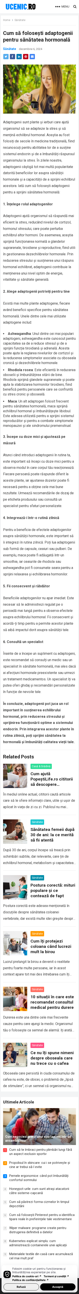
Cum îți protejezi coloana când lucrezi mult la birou (51, 946)
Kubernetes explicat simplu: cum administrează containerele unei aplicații (38, 1243)
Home (6, 20)
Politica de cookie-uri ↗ (26, 1276)
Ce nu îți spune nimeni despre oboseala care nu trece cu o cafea (52, 1058)
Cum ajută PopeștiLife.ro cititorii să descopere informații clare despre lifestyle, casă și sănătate (53, 787)
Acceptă (57, 1286)
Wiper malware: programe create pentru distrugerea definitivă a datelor (37, 1230)
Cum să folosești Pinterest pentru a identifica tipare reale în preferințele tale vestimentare (42, 1217)
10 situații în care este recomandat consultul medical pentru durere (52, 1002)
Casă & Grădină (41, 766)
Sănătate (19, 20)
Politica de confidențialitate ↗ (30, 1280)
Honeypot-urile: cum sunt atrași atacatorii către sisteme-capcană (39, 1191)
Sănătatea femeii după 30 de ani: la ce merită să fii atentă (52, 835)
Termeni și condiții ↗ (56, 1276)
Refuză (21, 1286)
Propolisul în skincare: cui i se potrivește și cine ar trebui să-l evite (39, 1165)
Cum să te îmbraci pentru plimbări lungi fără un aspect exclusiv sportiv (40, 1152)
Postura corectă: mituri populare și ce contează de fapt (53, 890)
